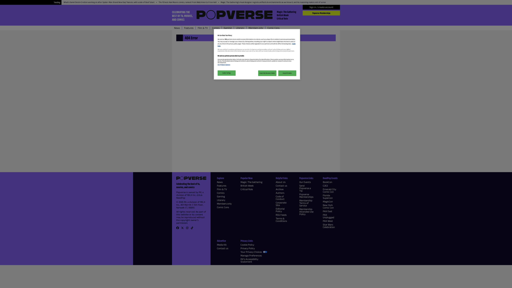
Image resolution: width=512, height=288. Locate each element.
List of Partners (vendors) (224, 65)
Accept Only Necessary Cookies (267, 73)
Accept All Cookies (287, 73)
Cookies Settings (226, 73)
